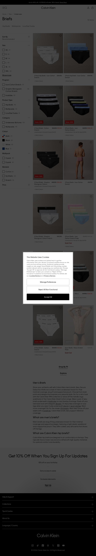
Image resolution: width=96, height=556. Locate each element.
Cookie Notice (35, 276)
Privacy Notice (49, 276)
